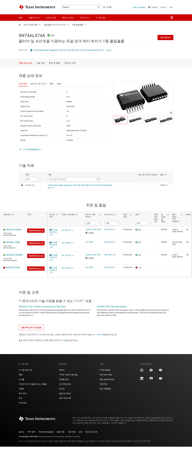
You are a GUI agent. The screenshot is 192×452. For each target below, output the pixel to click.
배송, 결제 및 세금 (107, 379)
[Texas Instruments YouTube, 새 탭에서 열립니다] (160, 379)
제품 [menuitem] (20, 18)
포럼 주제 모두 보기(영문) (31, 327)
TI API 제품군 (105, 370)
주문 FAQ (103, 384)
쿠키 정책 (31, 432)
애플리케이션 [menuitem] (34, 18)
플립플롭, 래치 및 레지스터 (55, 25)
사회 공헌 (22, 403)
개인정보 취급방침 (45, 432)
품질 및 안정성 (65, 393)
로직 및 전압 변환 (31, 25)
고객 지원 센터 (65, 384)
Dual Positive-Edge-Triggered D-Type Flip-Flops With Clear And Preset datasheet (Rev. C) (69, 50)
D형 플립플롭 (77, 25)
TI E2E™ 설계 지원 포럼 (68, 375)
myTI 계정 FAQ (65, 398)
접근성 (21, 432)
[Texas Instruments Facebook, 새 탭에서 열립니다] (151, 371)
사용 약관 (100, 334)
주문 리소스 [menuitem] (85, 18)
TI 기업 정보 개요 (25, 370)
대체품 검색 (64, 379)
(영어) (108, 50)
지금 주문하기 (165, 37)
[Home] (37, 7)
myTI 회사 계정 (106, 375)
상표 (80, 432)
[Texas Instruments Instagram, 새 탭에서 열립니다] (141, 371)
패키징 (62, 389)
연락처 (62, 370)
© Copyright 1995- (28, 436)
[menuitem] (171, 17)
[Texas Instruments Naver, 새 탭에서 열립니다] (160, 371)
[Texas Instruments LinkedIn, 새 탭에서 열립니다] (141, 379)
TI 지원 (63, 340)
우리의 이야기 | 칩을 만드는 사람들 (33, 384)
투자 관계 (22, 393)
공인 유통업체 (105, 389)
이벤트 (21, 389)
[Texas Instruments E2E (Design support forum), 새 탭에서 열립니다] (151, 379)
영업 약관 (60, 432)
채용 (20, 375)
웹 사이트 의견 (91, 432)
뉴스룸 (21, 379)
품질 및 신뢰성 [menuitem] (68, 18)
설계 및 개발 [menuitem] (51, 18)
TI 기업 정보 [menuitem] (101, 18)
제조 (20, 398)
